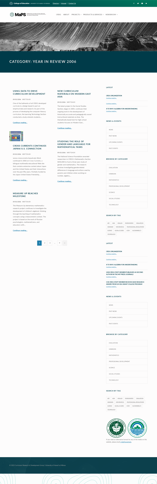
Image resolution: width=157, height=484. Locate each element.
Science (112, 192)
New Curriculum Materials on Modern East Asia (74, 94)
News (111, 130)
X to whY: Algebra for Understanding (121, 109)
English (120, 223)
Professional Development (119, 186)
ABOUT (66, 14)
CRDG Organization (114, 96)
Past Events (113, 148)
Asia (113, 223)
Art (108, 223)
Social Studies (114, 198)
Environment (129, 223)
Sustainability (136, 230)
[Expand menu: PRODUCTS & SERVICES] (103, 14)
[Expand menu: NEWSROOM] (117, 14)
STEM (128, 230)
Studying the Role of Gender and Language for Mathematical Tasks (73, 144)
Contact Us (72, 3)
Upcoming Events (115, 142)
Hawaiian (112, 174)
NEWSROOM (111, 14)
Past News (113, 136)
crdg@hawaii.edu (125, 442)
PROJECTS (76, 14)
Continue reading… (20, 123)
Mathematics (114, 180)
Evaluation (113, 167)
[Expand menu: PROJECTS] (80, 14)
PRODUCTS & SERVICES (92, 14)
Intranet (63, 3)
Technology (114, 205)
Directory (56, 3)
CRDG (58, 14)
